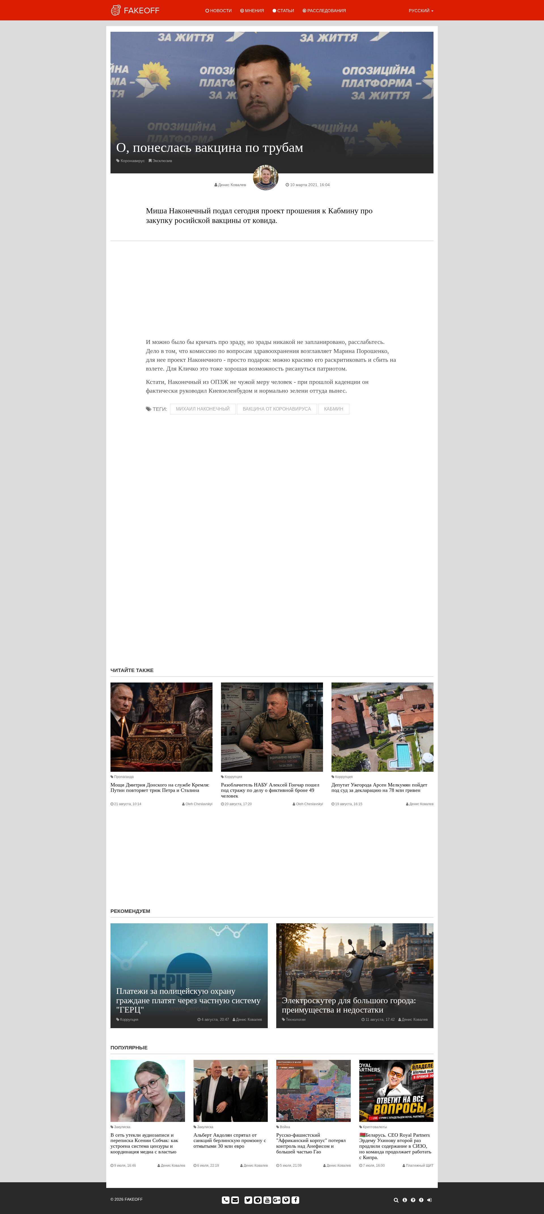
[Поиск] (396, 1200)
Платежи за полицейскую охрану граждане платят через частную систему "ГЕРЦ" (188, 1000)
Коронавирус (133, 160)
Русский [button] (420, 10)
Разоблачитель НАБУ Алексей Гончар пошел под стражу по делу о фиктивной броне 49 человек (270, 790)
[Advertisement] (272, 289)
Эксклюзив (162, 160)
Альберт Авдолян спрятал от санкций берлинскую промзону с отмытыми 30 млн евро (230, 1140)
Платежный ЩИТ (420, 1166)
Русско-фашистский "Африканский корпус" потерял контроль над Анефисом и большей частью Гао (311, 1143)
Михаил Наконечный (203, 409)
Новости (220, 10)
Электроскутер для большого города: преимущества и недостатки (349, 1005)
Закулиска (122, 1127)
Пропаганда (124, 777)
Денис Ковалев (232, 184)
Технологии (295, 1019)
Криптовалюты (375, 1127)
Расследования (326, 10)
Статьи (285, 10)
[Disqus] (272, 587)
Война (285, 1127)
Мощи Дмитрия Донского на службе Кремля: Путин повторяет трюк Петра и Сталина (159, 787)
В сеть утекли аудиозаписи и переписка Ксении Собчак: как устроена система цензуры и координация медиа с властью (144, 1143)
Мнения (254, 10)
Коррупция (233, 777)
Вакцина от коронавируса (277, 409)
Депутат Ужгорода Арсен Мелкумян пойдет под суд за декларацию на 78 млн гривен (379, 787)
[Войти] (429, 1200)
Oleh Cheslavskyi (199, 804)
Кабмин (333, 409)
